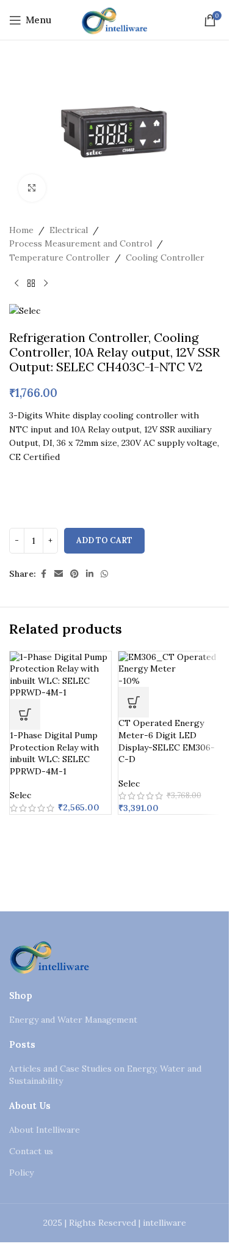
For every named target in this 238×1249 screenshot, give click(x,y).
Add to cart (104, 540)
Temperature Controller (59, 257)
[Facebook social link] (43, 574)
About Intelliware (44, 1129)
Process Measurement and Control (80, 243)
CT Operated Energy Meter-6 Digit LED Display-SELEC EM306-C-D (166, 741)
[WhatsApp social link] (104, 574)
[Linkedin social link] (89, 574)
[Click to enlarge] (32, 188)
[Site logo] (114, 18)
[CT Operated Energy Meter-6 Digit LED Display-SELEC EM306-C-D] (169, 662)
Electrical (68, 229)
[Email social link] (59, 574)
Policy (21, 1172)
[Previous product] (16, 283)
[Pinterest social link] (74, 574)
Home (21, 229)
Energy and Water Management (73, 1019)
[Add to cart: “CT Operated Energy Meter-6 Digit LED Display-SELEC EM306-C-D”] (133, 702)
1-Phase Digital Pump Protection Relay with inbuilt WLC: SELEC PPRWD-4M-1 (54, 753)
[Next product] (45, 283)
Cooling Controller (165, 257)
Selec (20, 795)
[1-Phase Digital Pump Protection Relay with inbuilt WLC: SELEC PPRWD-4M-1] (60, 674)
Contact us (31, 1151)
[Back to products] (31, 283)
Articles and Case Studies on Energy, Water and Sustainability (105, 1074)
